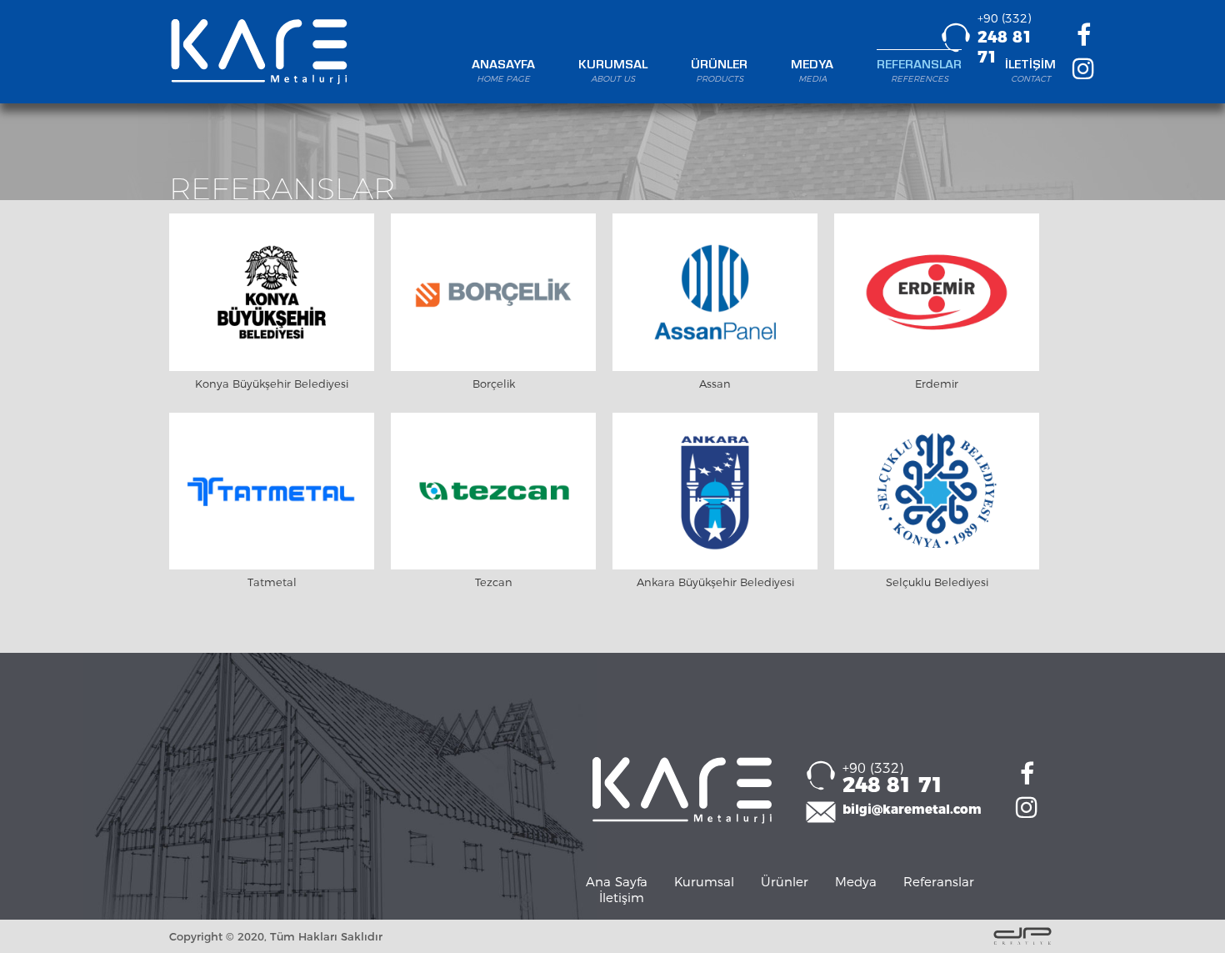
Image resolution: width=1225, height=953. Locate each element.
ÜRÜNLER (719, 71)
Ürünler (784, 882)
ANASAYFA (503, 71)
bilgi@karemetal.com (912, 809)
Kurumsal (704, 882)
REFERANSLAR (919, 71)
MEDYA (812, 71)
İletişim (621, 897)
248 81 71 (892, 778)
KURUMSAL (613, 71)
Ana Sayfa (617, 882)
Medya (856, 882)
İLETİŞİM (1030, 71)
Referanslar (938, 882)
